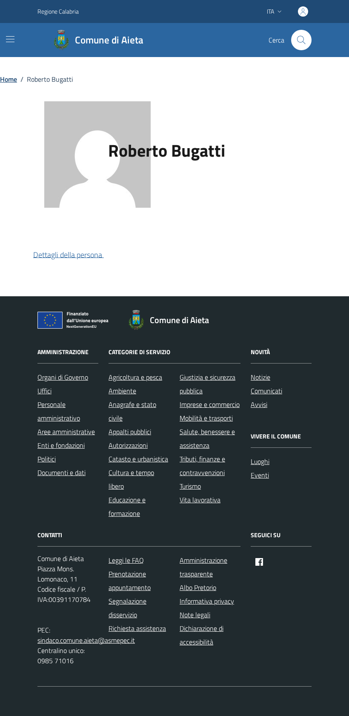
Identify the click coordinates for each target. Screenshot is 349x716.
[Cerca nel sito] (301, 40)
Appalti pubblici (130, 432)
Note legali (195, 615)
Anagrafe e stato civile (132, 411)
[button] (75, 255)
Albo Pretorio (198, 587)
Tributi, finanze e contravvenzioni (202, 466)
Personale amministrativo (58, 411)
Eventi (260, 475)
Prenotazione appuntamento (130, 581)
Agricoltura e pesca (135, 377)
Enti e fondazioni (61, 445)
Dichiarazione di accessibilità (201, 635)
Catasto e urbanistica (138, 459)
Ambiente (122, 391)
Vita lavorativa (200, 500)
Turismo (190, 486)
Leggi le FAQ (126, 560)
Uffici (44, 391)
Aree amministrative (66, 432)
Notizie (260, 377)
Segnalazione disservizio (127, 608)
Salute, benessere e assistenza (207, 438)
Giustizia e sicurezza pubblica (207, 384)
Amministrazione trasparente (203, 567)
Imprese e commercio (210, 404)
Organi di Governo (62, 377)
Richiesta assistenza (137, 628)
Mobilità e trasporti (206, 418)
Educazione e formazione (127, 506)
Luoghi (260, 461)
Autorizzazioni (128, 445)
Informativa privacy (207, 601)
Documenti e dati (61, 472)
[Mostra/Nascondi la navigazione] (10, 39)
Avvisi (259, 404)
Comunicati (266, 391)
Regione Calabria (58, 11)
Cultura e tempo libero (131, 479)
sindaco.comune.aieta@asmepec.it (86, 640)
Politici (46, 459)
